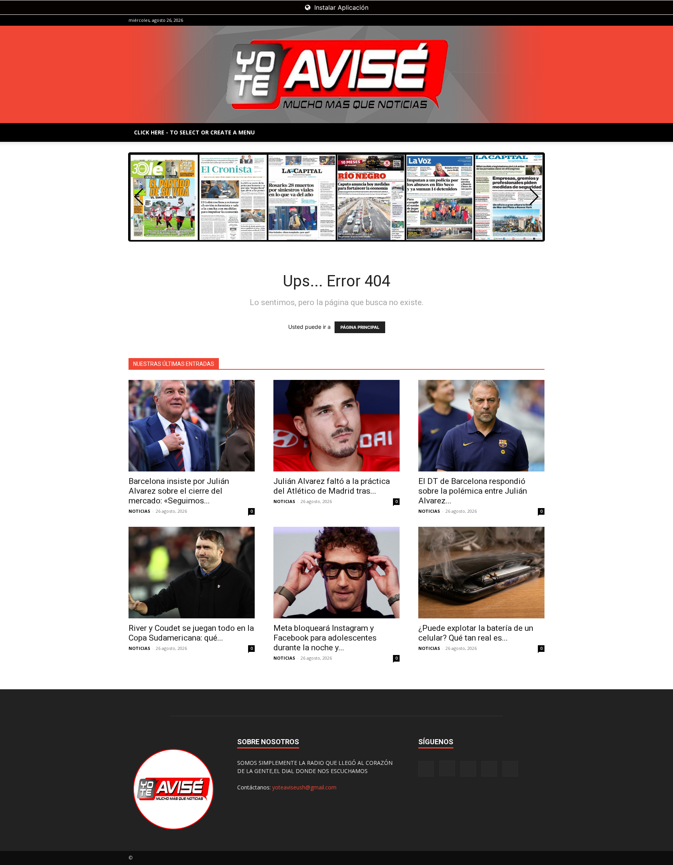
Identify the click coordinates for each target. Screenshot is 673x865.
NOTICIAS (139, 511)
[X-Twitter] (526, 20)
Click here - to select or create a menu (194, 132)
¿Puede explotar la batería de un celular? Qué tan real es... (475, 633)
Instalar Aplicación (340, 7)
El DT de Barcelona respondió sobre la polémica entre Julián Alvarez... (472, 491)
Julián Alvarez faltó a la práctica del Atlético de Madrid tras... (331, 486)
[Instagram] (500, 20)
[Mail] (513, 20)
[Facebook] (487, 20)
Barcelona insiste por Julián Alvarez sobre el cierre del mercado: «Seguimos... (179, 491)
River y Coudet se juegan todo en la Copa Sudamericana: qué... (191, 633)
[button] (534, 196)
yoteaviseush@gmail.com (304, 787)
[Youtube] (538, 20)
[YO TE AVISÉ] (336, 74)
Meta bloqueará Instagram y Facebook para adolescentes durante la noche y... (325, 637)
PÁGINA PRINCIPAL (359, 327)
